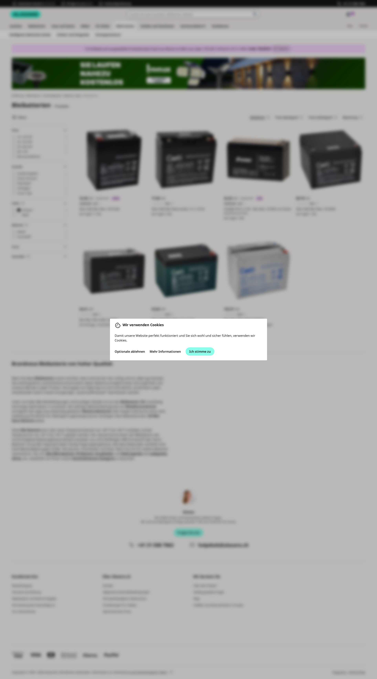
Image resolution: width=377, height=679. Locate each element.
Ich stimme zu (200, 351)
